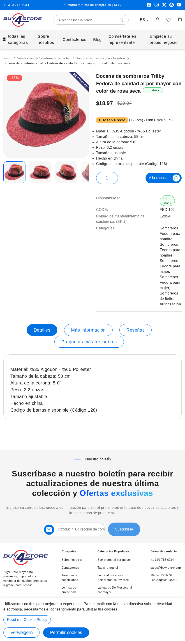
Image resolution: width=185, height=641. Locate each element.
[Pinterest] (171, 6)
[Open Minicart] (180, 19)
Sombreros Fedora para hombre (101, 58)
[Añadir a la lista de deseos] (168, 19)
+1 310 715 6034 (16, 5)
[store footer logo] (25, 564)
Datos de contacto (163, 551)
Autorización (170, 304)
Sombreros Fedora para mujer (170, 266)
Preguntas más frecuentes (89, 341)
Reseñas (135, 330)
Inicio (7, 58)
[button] (144, 20)
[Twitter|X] (164, 6)
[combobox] (91, 20)
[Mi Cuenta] (157, 19)
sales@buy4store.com (166, 567)
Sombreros (26, 58)
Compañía (69, 551)
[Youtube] (179, 6)
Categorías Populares (113, 551)
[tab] (42, 330)
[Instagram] (156, 6)
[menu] (92, 39)
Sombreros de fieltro (55, 58)
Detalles (42, 330)
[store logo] (22, 20)
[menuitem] (17, 39)
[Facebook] (149, 6)
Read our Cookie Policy (27, 620)
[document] (92, 619)
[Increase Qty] (115, 178)
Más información (88, 330)
